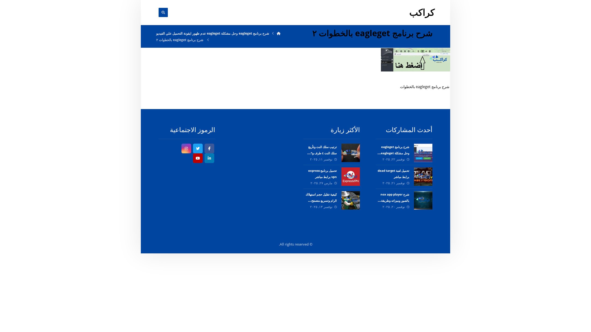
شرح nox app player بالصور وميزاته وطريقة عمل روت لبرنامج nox (394, 200)
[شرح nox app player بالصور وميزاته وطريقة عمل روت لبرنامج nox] (423, 200)
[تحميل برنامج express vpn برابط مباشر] (350, 176)
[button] (209, 148)
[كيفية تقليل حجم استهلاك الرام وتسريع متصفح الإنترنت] (350, 200)
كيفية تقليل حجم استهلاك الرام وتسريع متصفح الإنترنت (321, 200)
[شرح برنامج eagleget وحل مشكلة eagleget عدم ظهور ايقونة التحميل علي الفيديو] (423, 153)
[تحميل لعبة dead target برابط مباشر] (423, 176)
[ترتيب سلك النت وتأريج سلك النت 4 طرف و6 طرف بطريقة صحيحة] (350, 153)
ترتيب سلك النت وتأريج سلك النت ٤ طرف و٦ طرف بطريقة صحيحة (322, 153)
